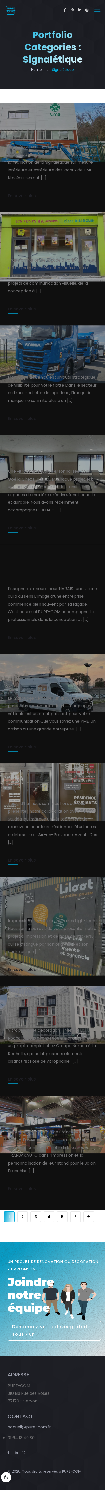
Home (36, 69)
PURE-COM (71, 1471)
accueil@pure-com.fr (29, 1427)
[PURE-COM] (10, 10)
